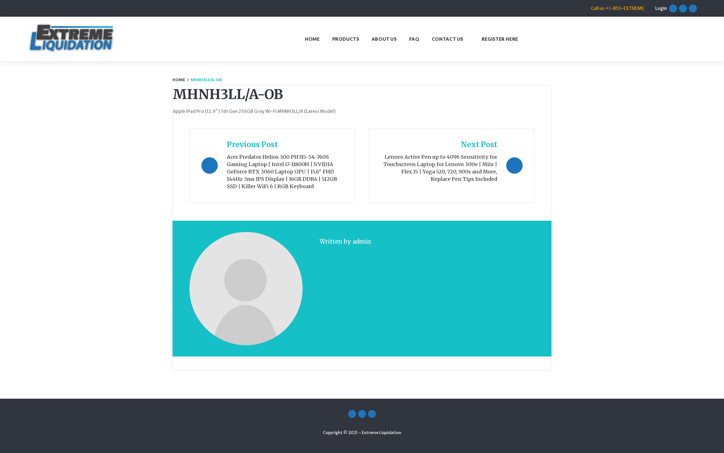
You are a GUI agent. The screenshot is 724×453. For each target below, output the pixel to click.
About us (384, 39)
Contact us (447, 39)
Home (312, 39)
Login (661, 8)
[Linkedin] (693, 8)
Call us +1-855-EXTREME (617, 8)
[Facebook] (673, 8)
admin (362, 241)
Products (345, 39)
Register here (500, 39)
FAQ (414, 39)
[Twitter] (683, 8)
